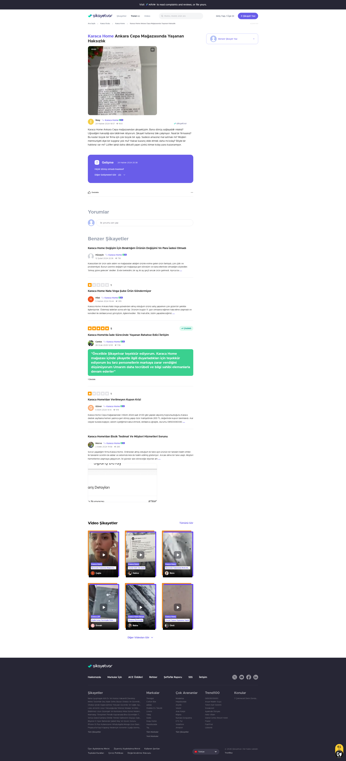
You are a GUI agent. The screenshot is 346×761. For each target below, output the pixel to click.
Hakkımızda (94, 677)
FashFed (209, 724)
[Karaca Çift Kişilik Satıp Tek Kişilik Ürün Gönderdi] (103, 607)
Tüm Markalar (152, 732)
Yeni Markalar (152, 736)
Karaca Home (120, 23)
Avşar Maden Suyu (213, 702)
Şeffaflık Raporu (173, 677)
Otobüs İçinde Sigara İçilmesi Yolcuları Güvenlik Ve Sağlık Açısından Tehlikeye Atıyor (114, 705)
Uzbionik (208, 728)
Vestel (178, 708)
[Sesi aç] (152, 49)
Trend (135, 16)
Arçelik (179, 705)
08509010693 (211, 698)
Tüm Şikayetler (94, 732)
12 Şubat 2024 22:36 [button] (104, 258)
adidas (149, 705)
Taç (147, 728)
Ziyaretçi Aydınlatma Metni (127, 748)
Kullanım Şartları (152, 748)
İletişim (203, 677)
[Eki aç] (122, 80)
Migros (178, 715)
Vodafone (180, 724)
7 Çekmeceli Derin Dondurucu (246, 698)
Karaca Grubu (105, 23)
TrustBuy (229, 753)
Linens (149, 711)
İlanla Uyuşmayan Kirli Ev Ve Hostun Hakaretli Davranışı (111, 698)
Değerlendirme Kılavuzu (139, 753)
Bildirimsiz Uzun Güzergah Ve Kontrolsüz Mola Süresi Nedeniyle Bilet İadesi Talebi (114, 711)
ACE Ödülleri (135, 677)
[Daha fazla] (192, 192)
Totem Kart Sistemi (213, 705)
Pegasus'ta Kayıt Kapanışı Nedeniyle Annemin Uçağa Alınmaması (114, 728)
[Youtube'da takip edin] (241, 677)
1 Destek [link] (91, 379)
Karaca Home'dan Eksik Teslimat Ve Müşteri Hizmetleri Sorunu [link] (128, 436)
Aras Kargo (180, 711)
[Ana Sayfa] (100, 16)
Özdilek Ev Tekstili (154, 708)
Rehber (153, 677)
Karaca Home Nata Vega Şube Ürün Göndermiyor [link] (119, 290)
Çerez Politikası (115, 753)
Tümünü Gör (186, 522)
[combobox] (181, 16)
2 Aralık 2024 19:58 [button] (103, 447)
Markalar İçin (114, 677)
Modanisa (180, 698)
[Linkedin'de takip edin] (255, 677)
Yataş (148, 715)
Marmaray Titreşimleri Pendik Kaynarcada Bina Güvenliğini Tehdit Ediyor (114, 715)
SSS (190, 677)
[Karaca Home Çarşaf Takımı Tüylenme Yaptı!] (177, 607)
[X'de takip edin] (234, 677)
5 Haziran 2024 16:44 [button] (104, 301)
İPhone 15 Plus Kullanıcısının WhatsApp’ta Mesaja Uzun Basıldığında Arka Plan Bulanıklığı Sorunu (114, 724)
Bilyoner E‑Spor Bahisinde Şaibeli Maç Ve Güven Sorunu (112, 721)
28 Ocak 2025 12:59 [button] (104, 345)
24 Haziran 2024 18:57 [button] (105, 124)
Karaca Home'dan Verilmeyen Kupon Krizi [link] (114, 399)
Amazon (179, 728)
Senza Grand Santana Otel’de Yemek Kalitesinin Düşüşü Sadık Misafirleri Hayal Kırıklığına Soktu (114, 718)
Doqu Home (151, 721)
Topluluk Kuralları (96, 753)
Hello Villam (210, 715)
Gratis (148, 718)
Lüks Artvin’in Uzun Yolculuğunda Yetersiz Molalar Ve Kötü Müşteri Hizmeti (114, 708)
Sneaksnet (209, 708)
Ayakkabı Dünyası (212, 711)
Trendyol (150, 698)
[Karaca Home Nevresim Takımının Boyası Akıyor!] (103, 554)
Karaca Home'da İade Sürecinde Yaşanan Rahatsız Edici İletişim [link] (128, 334)
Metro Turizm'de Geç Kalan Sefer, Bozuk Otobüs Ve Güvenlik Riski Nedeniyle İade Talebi (114, 702)
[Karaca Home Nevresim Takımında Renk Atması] (177, 554)
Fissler (208, 721)
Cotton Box (151, 702)
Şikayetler (122, 16)
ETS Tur (179, 721)
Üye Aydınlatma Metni (98, 748)
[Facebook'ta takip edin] (248, 677)
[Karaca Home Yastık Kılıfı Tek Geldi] (140, 554)
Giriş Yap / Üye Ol (225, 16)
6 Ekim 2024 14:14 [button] (103, 410)
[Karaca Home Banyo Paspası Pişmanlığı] (140, 607)
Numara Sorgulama (184, 718)
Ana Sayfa (91, 23)
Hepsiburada (151, 724)
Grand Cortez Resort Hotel (216, 718)
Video (147, 16)
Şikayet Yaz (249, 16)
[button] (120, 120)
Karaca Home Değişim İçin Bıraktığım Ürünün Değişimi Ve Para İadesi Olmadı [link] (137, 248)
